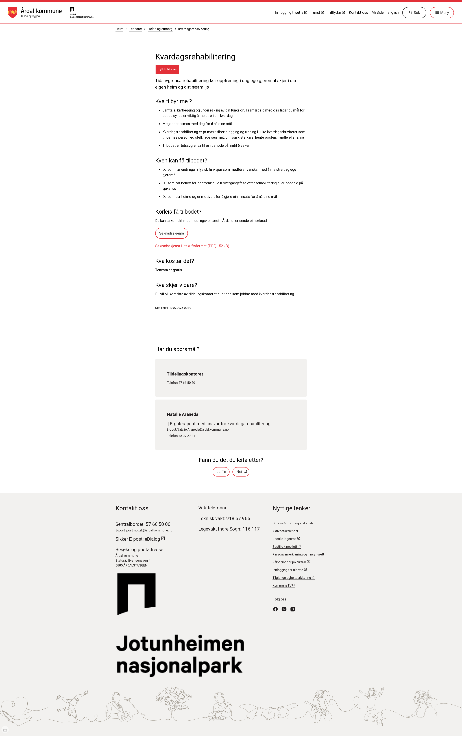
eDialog (152, 539)
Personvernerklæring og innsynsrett (298, 554)
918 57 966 (238, 518)
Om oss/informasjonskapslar (294, 523)
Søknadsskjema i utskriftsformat (192, 246)
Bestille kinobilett (285, 546)
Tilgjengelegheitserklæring (292, 578)
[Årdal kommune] (35, 12)
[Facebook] (277, 609)
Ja (219, 471)
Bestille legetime (285, 539)
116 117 (251, 529)
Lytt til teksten (167, 69)
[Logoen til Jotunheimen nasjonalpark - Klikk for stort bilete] (189, 625)
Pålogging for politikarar (289, 562)
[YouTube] (285, 609)
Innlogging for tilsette (288, 570)
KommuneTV (282, 585)
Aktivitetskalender (285, 531)
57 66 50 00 (158, 524)
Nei (239, 471)
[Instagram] (294, 609)
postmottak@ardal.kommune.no (149, 530)
